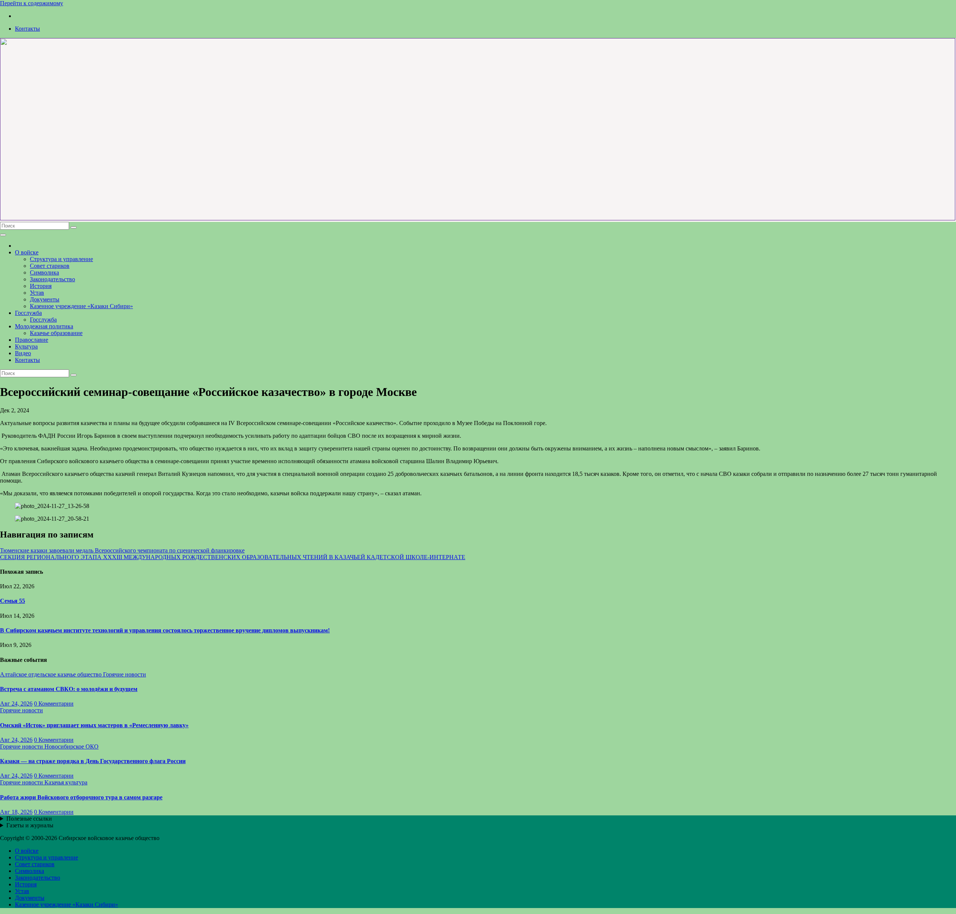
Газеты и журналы (29, 825)
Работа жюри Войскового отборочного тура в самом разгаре (81, 797)
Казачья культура (65, 782)
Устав (37, 292)
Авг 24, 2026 (16, 703)
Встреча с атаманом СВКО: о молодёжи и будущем (68, 689)
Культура (26, 346)
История (41, 286)
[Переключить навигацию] (3, 235)
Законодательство (52, 279)
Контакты (27, 28)
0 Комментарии (54, 703)
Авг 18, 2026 (16, 812)
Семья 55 (12, 601)
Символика (44, 272)
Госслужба (28, 313)
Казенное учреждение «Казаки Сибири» (81, 306)
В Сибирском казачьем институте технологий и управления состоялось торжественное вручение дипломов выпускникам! (165, 630)
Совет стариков (49, 266)
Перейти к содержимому (31, 3)
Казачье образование (56, 333)
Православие (31, 340)
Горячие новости (124, 674)
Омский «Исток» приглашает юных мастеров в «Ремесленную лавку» (94, 725)
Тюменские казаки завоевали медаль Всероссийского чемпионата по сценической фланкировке (122, 550)
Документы (44, 299)
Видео (23, 353)
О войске (26, 252)
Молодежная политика (44, 326)
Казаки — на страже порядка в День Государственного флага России (93, 761)
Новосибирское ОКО (71, 746)
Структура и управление (61, 259)
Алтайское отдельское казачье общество (51, 674)
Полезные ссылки (29, 818)
